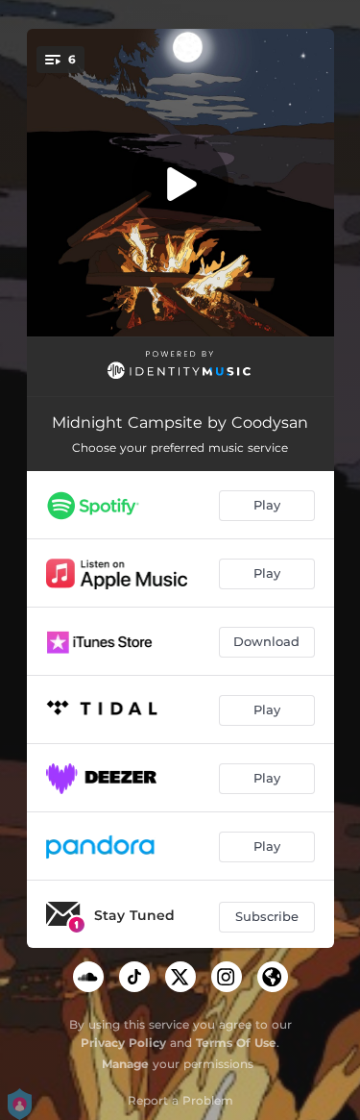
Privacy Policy (123, 1042)
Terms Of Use (236, 1042)
